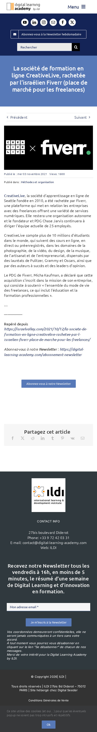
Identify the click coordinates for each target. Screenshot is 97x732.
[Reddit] (33, 438)
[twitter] (72, 22)
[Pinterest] (62, 438)
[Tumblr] (52, 438)
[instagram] (43, 22)
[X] (22, 438)
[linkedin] (34, 22)
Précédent (18, 117)
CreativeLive (14, 195)
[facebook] (62, 22)
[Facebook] (13, 438)
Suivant (80, 117)
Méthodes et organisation (37, 182)
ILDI (53, 547)
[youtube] (24, 22)
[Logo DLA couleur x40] (23, 4)
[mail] (53, 22)
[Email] (83, 438)
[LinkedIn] (43, 438)
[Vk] (72, 438)
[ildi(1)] (48, 480)
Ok (49, 724)
